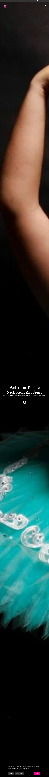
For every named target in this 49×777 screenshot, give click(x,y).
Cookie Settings (19, 773)
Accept (37, 773)
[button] (45, 5)
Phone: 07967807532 (41, 1)
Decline (11, 773)
